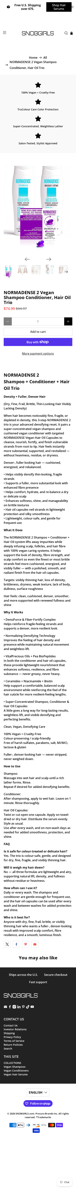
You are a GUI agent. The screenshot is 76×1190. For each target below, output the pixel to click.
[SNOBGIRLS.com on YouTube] (32, 1007)
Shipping (9, 1033)
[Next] (49, 259)
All (45, 57)
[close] (72, 7)
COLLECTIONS (12, 1063)
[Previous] (27, 259)
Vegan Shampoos (14, 1066)
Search (8, 1048)
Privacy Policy (12, 1037)
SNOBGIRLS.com (24, 1113)
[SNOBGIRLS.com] (38, 33)
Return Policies (13, 1044)
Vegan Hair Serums (16, 1074)
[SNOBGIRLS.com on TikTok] (28, 1007)
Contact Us (11, 1025)
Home (33, 57)
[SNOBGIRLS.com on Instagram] (14, 1007)
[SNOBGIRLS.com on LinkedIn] (19, 1007)
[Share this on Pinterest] (25, 944)
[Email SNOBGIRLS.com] (5, 1007)
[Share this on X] (7, 944)
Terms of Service (14, 1041)
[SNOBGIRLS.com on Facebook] (10, 1007)
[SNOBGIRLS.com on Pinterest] (23, 1007)
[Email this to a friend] (34, 944)
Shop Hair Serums (59, 7)
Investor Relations (15, 1029)
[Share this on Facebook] (16, 944)
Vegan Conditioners (16, 1070)
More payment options (38, 353)
